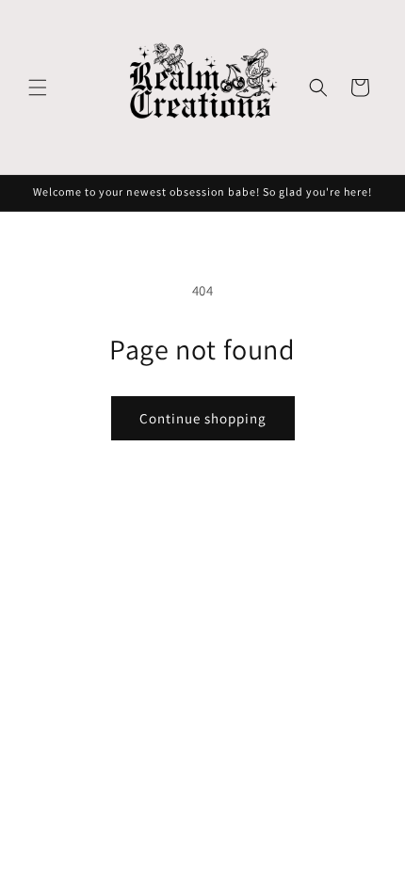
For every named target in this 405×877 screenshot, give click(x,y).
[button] (37, 87)
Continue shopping (203, 418)
